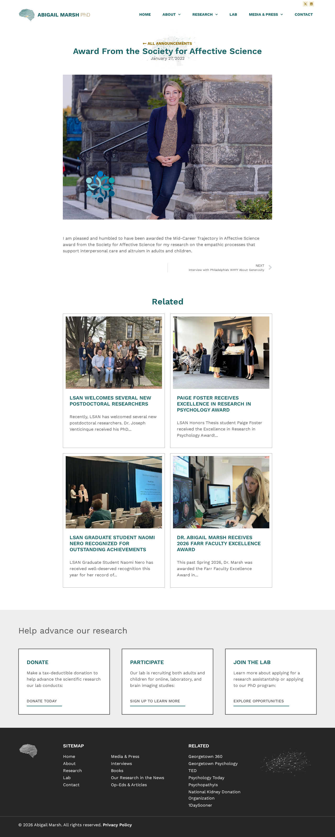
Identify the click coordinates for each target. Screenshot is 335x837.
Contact (304, 14)
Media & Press (263, 14)
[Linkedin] (311, 4)
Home (145, 14)
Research (202, 14)
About (169, 14)
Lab (233, 14)
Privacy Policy (117, 824)
